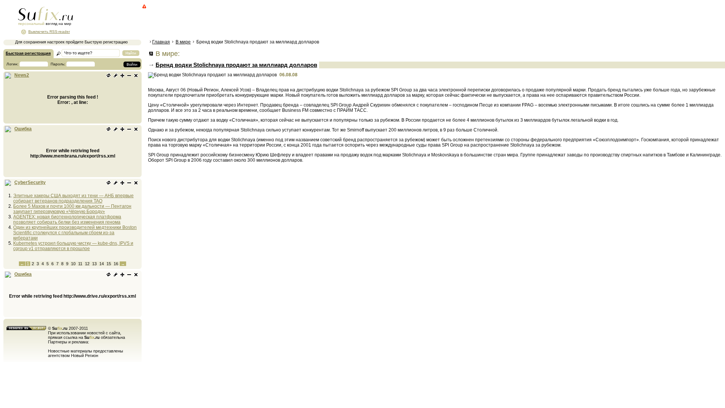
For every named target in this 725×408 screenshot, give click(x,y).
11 (80, 263)
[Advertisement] (285, 21)
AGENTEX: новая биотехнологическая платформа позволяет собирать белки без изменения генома (67, 219)
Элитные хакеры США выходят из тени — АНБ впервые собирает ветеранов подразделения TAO (73, 198)
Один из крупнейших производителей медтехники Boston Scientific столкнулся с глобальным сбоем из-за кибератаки (75, 233)
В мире (183, 42)
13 (94, 263)
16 (116, 263)
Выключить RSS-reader (49, 31)
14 (101, 263)
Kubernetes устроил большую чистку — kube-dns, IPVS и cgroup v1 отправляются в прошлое (73, 246)
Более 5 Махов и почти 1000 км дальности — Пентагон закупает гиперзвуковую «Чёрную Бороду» (72, 209)
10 (73, 263)
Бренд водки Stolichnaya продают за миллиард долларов (236, 65)
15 (108, 263)
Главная (161, 42)
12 (87, 263)
